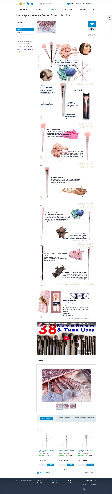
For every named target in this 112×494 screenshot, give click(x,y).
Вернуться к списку (45, 472)
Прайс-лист (68, 9)
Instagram (84, 489)
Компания (23, 9)
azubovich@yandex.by (88, 486)
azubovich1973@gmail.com (89, 484)
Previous (44, 384)
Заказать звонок (90, 3)
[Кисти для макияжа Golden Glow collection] (46, 21)
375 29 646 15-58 (77, 4)
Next (88, 384)
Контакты (83, 9)
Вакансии (39, 482)
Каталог (39, 9)
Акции (69, 480)
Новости (53, 9)
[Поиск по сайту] (93, 10)
